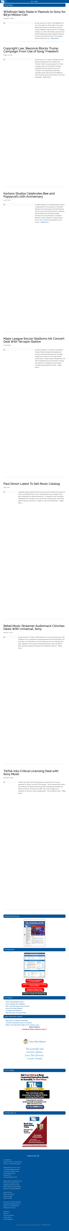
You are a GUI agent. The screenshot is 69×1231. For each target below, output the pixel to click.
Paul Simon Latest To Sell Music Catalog (31, 483)
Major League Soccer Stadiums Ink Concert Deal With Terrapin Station (33, 340)
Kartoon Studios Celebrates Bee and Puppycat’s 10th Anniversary (29, 195)
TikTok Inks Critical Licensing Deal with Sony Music (30, 772)
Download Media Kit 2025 (10, 1177)
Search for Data (7, 1198)
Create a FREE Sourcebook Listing (12, 1181)
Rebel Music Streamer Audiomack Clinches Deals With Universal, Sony (33, 627)
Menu (36, 1)
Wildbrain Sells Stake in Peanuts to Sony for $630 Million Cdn (34, 13)
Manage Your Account (9, 1207)
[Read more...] (55, 38)
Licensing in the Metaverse (13, 1010)
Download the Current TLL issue (11, 1167)
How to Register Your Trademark (15, 1004)
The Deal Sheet (7, 1160)
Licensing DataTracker (9, 1173)
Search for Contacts (8, 1194)
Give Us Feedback (8, 1219)
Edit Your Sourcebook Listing (11, 1183)
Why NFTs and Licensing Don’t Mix (15, 1013)
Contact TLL (6, 1211)
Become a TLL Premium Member (12, 1202)
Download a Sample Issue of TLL (12, 1204)
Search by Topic (7, 1192)
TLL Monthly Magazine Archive (11, 1169)
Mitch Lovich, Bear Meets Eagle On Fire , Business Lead (22, 1025)
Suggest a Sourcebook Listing (11, 1184)
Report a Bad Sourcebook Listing (12, 1186)
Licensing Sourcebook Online (11, 1171)
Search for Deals (7, 1196)
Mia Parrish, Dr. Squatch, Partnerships (16, 1020)
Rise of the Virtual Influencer (14, 1008)
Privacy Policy (7, 1217)
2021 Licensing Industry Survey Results (17, 1006)
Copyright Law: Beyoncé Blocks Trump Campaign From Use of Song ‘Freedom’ (31, 49)
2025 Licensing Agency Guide (14, 1002)
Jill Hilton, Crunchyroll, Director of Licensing (18, 1023)
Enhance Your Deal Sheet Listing (11, 1163)
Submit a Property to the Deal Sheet (12, 1161)
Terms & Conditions (8, 1215)
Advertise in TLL (7, 1175)
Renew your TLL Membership (11, 1205)
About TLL (6, 1213)
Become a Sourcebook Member (11, 1188)
